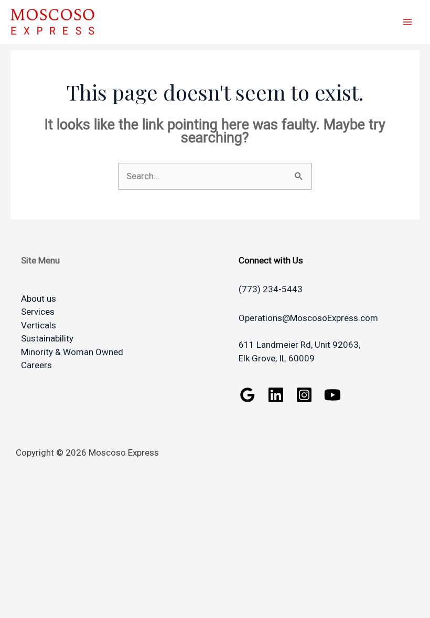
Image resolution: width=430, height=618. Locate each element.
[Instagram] (304, 395)
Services (38, 311)
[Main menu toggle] (408, 22)
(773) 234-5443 (271, 289)
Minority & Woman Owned (72, 352)
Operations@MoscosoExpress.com (308, 318)
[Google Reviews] (247, 395)
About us (38, 298)
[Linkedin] (276, 395)
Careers (36, 365)
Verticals (38, 325)
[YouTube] (332, 395)
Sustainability (47, 338)
